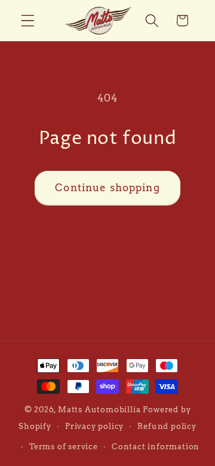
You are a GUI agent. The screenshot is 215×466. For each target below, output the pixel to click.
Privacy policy (94, 426)
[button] (28, 20)
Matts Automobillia (99, 409)
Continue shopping (107, 187)
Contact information (155, 446)
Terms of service (63, 446)
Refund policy (166, 426)
